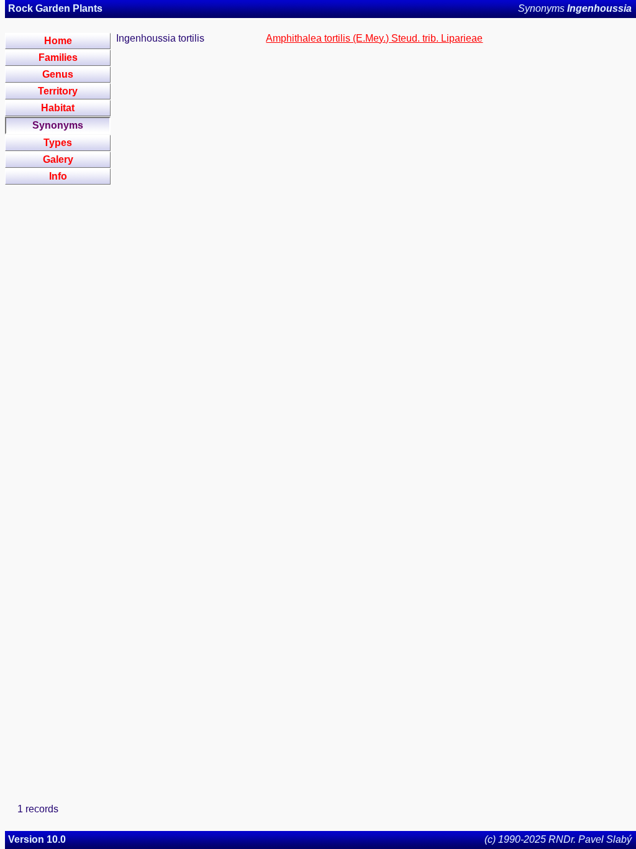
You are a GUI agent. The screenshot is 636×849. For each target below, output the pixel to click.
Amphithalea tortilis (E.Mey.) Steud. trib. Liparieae (374, 38)
